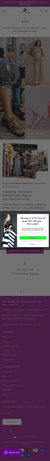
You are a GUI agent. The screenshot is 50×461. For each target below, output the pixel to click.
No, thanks (33, 244)
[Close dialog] (47, 215)
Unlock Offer (33, 238)
